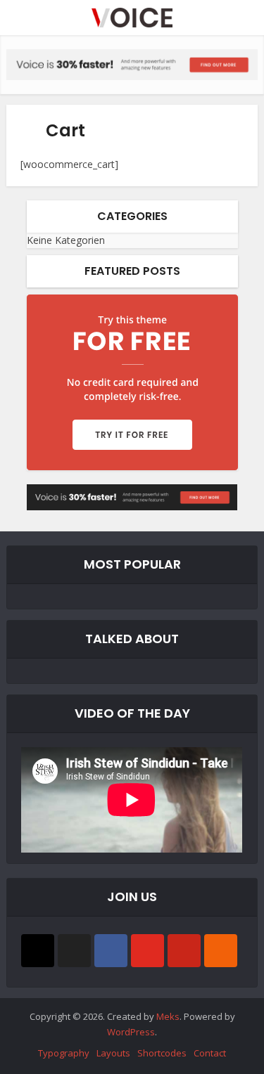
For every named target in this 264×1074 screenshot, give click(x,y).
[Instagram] (37, 950)
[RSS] (220, 950)
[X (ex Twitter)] (74, 950)
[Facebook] (110, 950)
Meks (168, 1016)
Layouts (113, 1053)
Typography (63, 1053)
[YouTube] (147, 950)
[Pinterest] (184, 950)
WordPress (131, 1032)
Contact (210, 1053)
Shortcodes (162, 1053)
